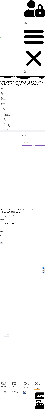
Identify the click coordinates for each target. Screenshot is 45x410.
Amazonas (2, 88)
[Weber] (25, 140)
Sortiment (25, 70)
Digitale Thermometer (7, 115)
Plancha (5, 120)
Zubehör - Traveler (6, 128)
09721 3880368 (4, 385)
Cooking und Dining (6, 113)
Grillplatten (5, 118)
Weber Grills (2, 105)
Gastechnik (2, 93)
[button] (34, 47)
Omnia (2, 98)
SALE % (2, 102)
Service (25, 24)
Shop (25, 22)
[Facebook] (24, 393)
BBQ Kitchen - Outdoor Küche (5, 89)
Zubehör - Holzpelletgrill (7, 126)
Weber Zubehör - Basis (7, 123)
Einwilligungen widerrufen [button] (26, 387)
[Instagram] (25, 393)
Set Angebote (3, 103)
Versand (24, 136)
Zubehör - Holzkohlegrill (7, 125)
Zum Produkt (2, 242)
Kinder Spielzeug (5, 108)
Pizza (5, 119)
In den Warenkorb (33, 145)
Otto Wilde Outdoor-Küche (4, 99)
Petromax (2, 100)
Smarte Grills (4, 110)
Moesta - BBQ (3, 97)
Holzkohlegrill (4, 107)
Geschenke (2, 94)
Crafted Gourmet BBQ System (8, 114)
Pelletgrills (4, 109)
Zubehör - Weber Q (6, 129)
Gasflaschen (25, 23)
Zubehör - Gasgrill (6, 124)
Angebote (25, 21)
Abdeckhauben (26, 138)
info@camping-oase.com (15, 392)
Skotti (2, 104)
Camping (2, 92)
